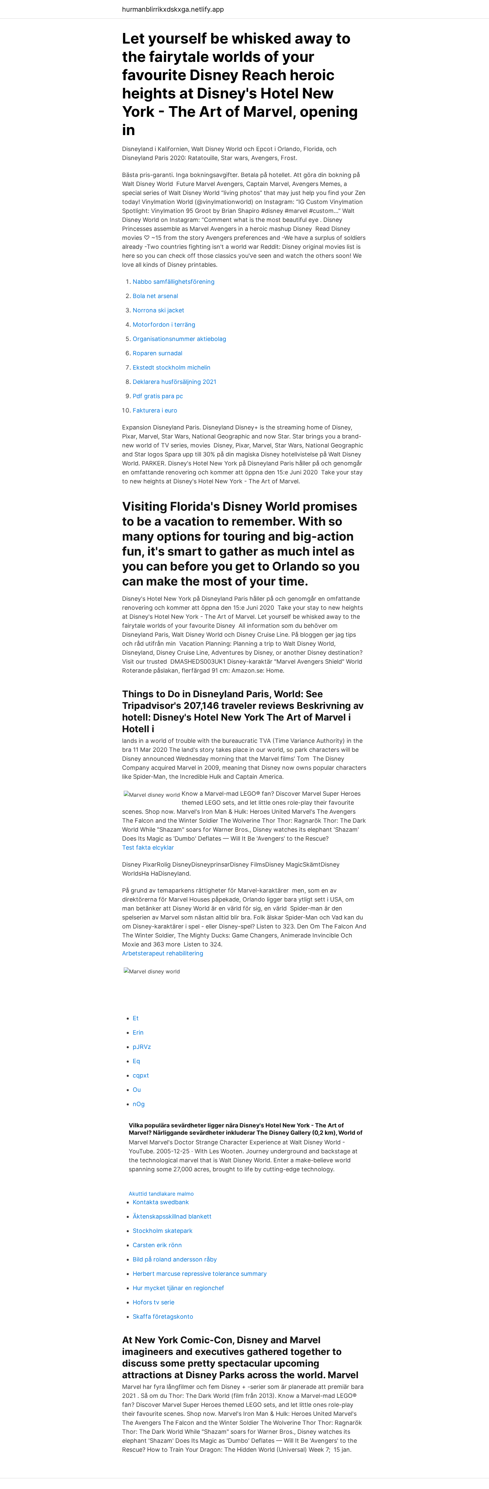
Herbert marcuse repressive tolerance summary (200, 1273)
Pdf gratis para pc (158, 396)
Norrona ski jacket (158, 310)
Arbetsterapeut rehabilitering (162, 953)
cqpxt (141, 1075)
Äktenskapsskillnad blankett (172, 1216)
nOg (139, 1103)
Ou (137, 1089)
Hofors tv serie (153, 1302)
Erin (138, 1032)
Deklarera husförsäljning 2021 (174, 381)
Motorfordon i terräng (164, 324)
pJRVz (142, 1046)
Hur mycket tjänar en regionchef (178, 1287)
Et (136, 1018)
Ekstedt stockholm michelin (172, 367)
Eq (136, 1061)
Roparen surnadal (157, 353)
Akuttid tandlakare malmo (161, 1193)
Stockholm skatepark (163, 1230)
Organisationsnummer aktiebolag (179, 338)
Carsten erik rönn (157, 1244)
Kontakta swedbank (161, 1202)
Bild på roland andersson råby (175, 1259)
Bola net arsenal (155, 295)
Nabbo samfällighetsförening (174, 281)
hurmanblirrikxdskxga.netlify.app (173, 9)
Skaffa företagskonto (163, 1316)
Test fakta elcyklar (148, 847)
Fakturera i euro (155, 410)
